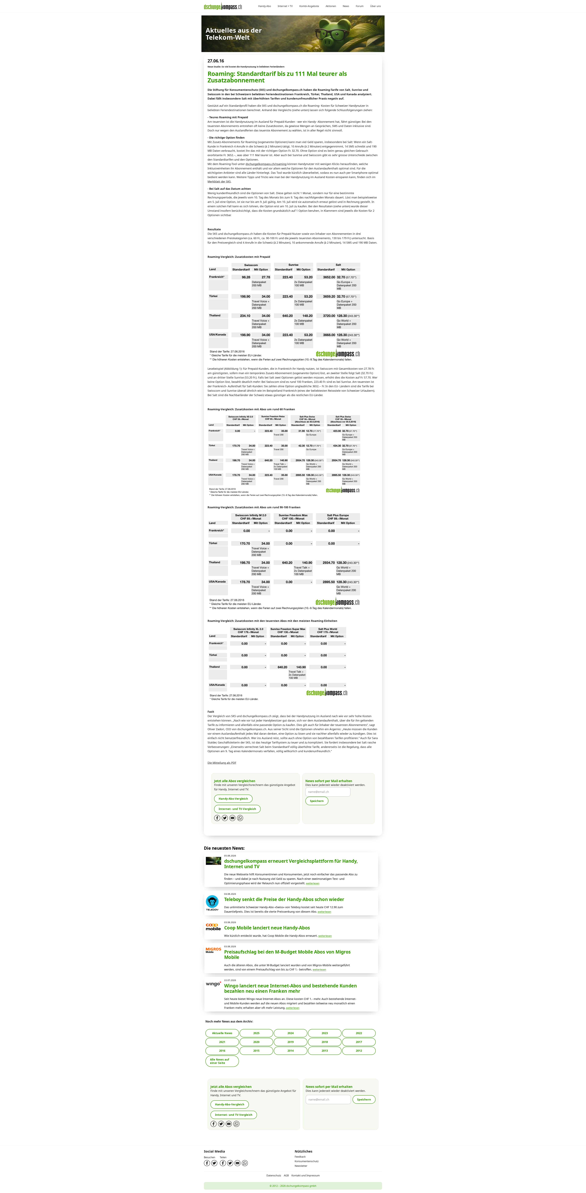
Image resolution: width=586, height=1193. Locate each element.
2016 (222, 1050)
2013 (325, 1050)
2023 (325, 1033)
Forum (360, 6)
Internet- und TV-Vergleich (237, 809)
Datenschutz (273, 1175)
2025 (256, 1033)
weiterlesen (312, 883)
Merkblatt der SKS (219, 181)
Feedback (300, 1156)
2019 (291, 1042)
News (346, 6)
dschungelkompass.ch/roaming (266, 164)
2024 (291, 1033)
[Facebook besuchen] (207, 1163)
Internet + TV (285, 6)
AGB (286, 1175)
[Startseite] (223, 6)
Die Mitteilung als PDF (222, 763)
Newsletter (301, 1166)
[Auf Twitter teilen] (230, 1163)
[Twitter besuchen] (214, 1163)
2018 (325, 1042)
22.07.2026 (230, 980)
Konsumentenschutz (307, 1161)
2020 (256, 1042)
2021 (222, 1042)
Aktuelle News (222, 1033)
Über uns (375, 6)
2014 (291, 1050)
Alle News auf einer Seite (219, 1061)
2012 (359, 1050)
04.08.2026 (230, 893)
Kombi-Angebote (309, 6)
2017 (359, 1042)
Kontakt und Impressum (305, 1175)
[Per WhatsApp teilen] (245, 1163)
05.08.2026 (230, 855)
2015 (256, 1050)
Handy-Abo (264, 6)
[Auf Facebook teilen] (223, 1163)
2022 (359, 1033)
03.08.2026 (230, 922)
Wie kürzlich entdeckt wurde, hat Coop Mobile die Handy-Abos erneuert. (271, 935)
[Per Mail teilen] (237, 1163)
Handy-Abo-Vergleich (233, 798)
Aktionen (331, 6)
